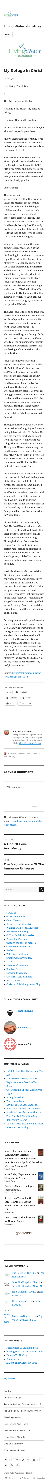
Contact (8, 1391)
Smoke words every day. (19, 958)
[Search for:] (21, 889)
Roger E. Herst (11, 1193)
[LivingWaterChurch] (6, 1465)
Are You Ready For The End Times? (22, 1411)
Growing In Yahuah (16, 973)
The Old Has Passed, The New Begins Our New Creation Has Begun (21, 1082)
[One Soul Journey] (11, 1465)
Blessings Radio (12, 1417)
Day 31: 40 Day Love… (23, 1316)
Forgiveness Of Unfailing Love (22, 1347)
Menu (8, 34)
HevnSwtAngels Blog (17, 931)
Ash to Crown (13, 980)
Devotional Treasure (17, 965)
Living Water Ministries (22, 26)
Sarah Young (10, 1169)
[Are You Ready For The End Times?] (23, 1459)
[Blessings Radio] (28, 1459)
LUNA (9, 961)
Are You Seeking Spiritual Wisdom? (22, 1404)
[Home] (17, 1459)
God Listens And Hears (18, 946)
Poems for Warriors (16, 939)
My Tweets (9, 1378)
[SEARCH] (41, 889)
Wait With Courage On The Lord (23, 1108)
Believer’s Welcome (16, 1120)
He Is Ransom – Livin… (24, 1291)
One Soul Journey (13, 1443)
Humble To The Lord (17, 1355)
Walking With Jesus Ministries (22, 927)
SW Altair (11, 912)
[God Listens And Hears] (34, 1459)
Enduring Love (14, 1359)
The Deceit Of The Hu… (24, 1273)
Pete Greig (9, 1224)
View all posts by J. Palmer (30, 743)
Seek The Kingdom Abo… (25, 1282)
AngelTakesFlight (13, 1397)
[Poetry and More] (11, 1459)
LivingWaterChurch (14, 1437)
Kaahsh (10, 950)
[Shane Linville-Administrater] (6, 1459)
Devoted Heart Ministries (19, 924)
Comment (35, 806)
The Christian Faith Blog (19, 976)
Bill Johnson (10, 1212)
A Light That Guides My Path (21, 1362)
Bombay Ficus (13, 969)
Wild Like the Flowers (17, 954)
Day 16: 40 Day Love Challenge (22, 1104)
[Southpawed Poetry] (17, 1465)
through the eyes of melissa (21, 942)
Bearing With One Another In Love (24, 1351)
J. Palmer (12, 754)
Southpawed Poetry (14, 1450)
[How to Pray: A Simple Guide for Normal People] (40, 1219)
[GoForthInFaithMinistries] (39, 1459)
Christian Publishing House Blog (23, 984)
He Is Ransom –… (21, 1301)
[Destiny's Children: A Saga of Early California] (40, 1187)
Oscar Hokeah (13, 920)
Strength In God (15, 1097)
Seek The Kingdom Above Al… (28, 1286)
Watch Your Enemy (16, 1101)
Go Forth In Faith (15, 916)
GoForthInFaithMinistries (20, 935)
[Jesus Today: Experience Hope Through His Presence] (40, 1176)
